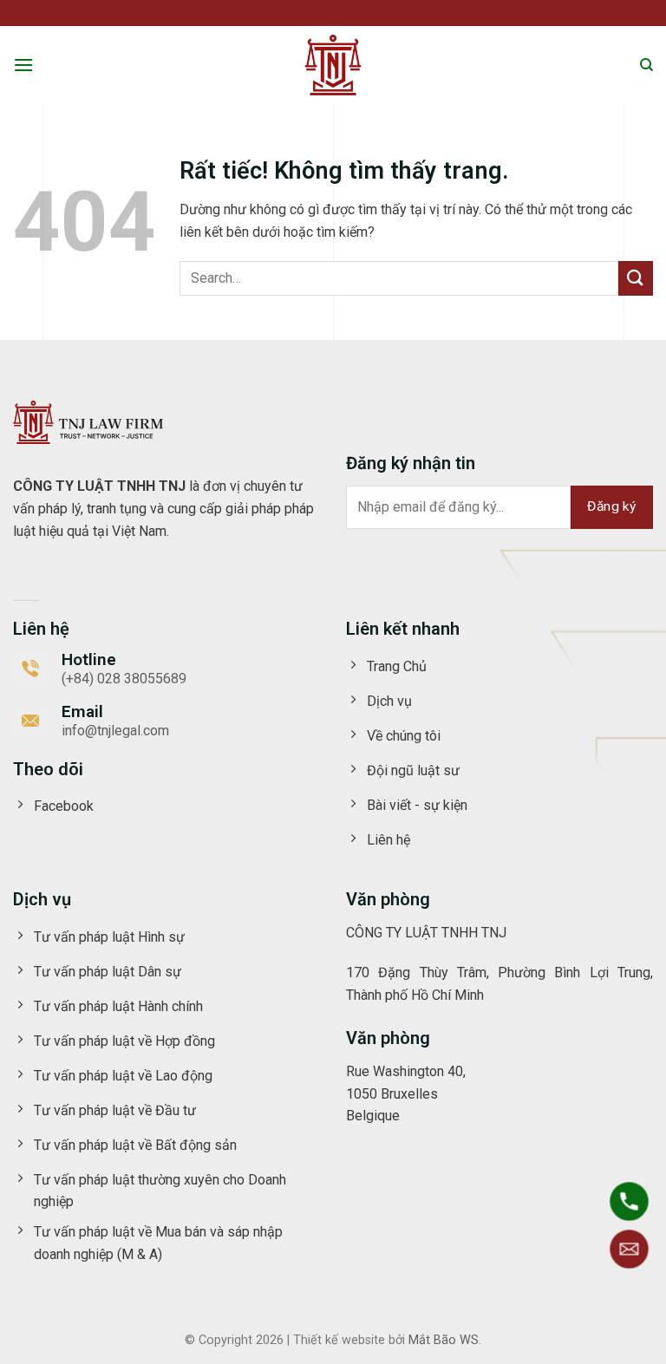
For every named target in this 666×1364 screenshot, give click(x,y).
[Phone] (629, 1201)
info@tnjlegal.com (115, 730)
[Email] (629, 1249)
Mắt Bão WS (443, 1340)
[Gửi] (635, 278)
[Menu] (23, 64)
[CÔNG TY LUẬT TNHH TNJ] (333, 65)
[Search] (646, 65)
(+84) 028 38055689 (124, 678)
